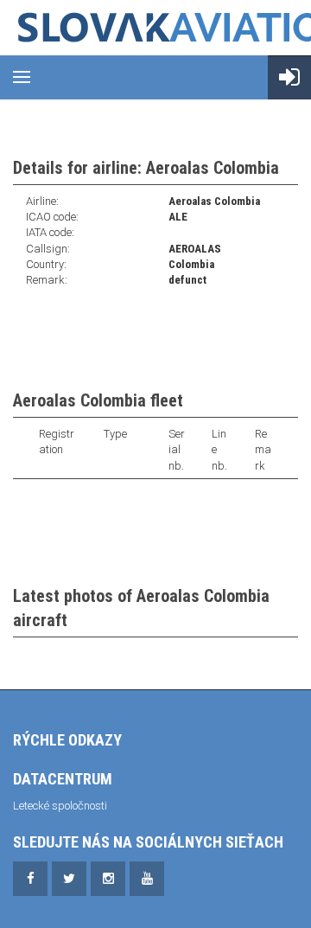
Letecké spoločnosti (60, 805)
